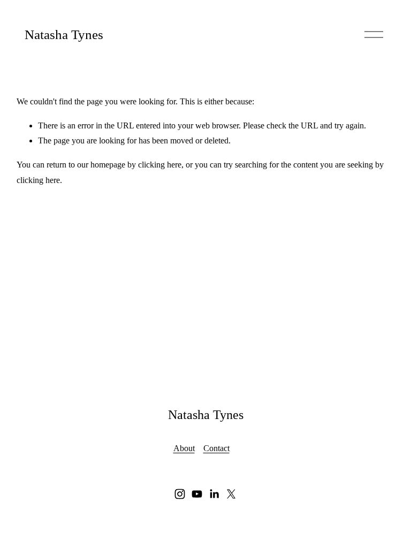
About (184, 448)
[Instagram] (179, 494)
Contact (216, 448)
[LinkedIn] (214, 494)
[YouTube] (197, 494)
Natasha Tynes (64, 34)
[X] (231, 494)
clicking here (159, 164)
